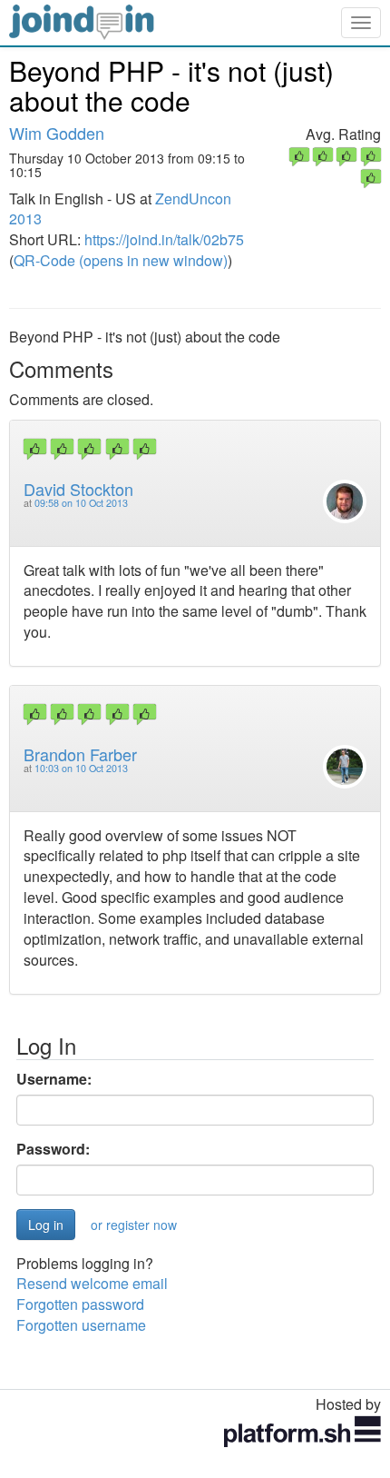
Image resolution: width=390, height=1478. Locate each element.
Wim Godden (56, 132)
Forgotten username (81, 1324)
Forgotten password (80, 1304)
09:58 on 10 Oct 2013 (81, 503)
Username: (54, 1079)
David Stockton (78, 489)
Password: (53, 1149)
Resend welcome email (92, 1283)
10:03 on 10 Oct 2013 (81, 768)
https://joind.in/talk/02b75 (164, 239)
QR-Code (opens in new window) (121, 260)
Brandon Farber (80, 754)
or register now (134, 1224)
